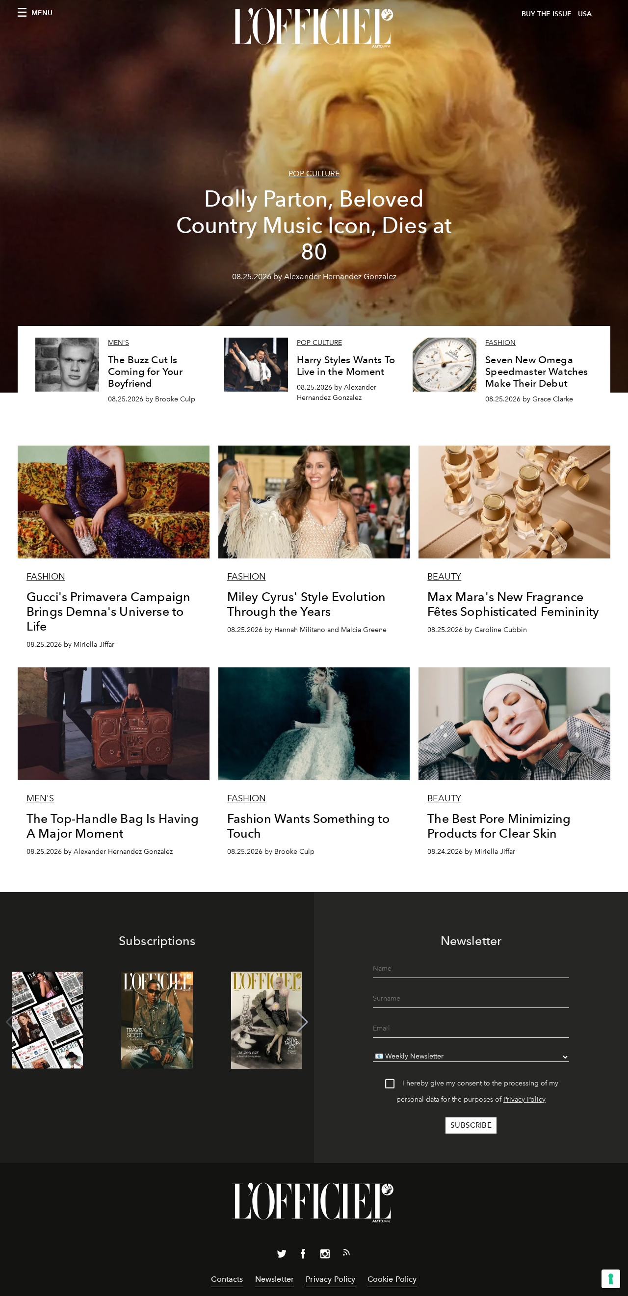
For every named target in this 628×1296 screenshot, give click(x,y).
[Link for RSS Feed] (346, 1254)
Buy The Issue (547, 14)
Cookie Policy (392, 1279)
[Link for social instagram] (325, 1256)
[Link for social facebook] (303, 1256)
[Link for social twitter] (282, 1256)
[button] (302, 1022)
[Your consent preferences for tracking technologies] (611, 1279)
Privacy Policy (524, 1099)
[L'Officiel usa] (314, 28)
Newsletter (274, 1279)
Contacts (227, 1279)
